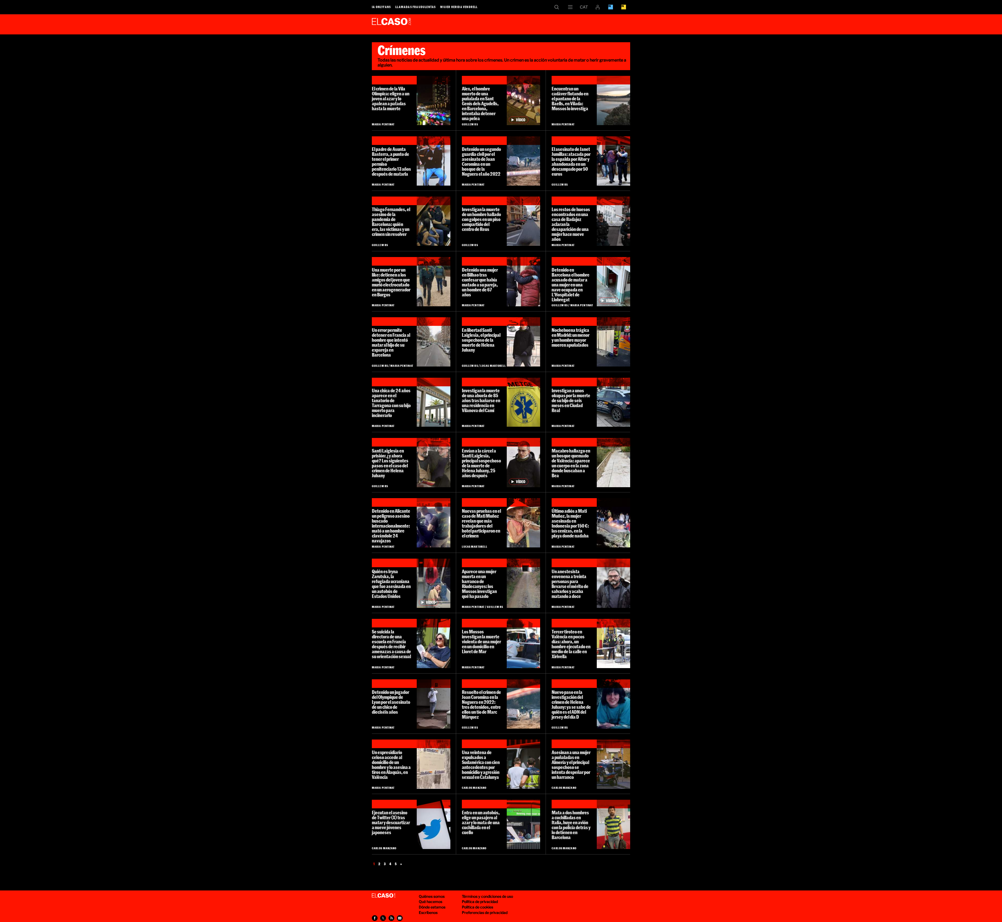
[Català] (584, 7)
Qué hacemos (430, 901)
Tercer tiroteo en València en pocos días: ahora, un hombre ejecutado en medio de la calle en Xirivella (571, 644)
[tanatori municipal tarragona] (433, 402)
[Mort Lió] (433, 704)
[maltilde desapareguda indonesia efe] (523, 522)
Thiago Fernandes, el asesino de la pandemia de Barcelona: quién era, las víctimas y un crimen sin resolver (391, 221)
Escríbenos (428, 912)
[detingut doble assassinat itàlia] (613, 824)
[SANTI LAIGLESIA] (523, 342)
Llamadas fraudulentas (415, 7)
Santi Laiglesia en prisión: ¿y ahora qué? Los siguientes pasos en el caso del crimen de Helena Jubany (390, 463)
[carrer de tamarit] (433, 342)
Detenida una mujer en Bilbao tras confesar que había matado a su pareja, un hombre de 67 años (480, 282)
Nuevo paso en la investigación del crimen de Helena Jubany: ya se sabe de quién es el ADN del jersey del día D (571, 704)
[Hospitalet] (613, 281)
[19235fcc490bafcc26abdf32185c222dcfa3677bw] (523, 824)
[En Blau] (610, 7)
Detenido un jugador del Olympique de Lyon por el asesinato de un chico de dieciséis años (391, 702)
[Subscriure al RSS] (391, 918)
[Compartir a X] (383, 918)
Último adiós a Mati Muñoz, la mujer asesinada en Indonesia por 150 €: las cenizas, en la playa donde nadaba (570, 523)
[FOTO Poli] (613, 402)
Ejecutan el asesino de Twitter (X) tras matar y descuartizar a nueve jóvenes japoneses (391, 822)
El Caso (391, 23)
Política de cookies (477, 907)
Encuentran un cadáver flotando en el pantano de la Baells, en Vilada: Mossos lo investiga (570, 98)
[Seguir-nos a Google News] (400, 918)
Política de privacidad (480, 901)
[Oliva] (613, 462)
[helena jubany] (613, 704)
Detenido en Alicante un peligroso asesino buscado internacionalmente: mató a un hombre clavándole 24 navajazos (391, 526)
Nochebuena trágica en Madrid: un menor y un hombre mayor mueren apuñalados (570, 337)
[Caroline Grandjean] (433, 643)
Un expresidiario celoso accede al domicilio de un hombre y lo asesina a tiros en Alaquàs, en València (391, 764)
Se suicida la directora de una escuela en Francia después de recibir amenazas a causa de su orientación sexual (391, 644)
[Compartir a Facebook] (375, 918)
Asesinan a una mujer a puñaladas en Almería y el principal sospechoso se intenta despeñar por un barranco (571, 764)
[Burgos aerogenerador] (433, 281)
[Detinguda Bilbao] (523, 281)
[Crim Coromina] (523, 704)
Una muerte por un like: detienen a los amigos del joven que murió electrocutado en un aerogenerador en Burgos (391, 282)
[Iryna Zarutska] (433, 583)
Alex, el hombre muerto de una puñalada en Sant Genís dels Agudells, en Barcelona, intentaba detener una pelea (480, 103)
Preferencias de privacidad (485, 912)
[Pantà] (613, 100)
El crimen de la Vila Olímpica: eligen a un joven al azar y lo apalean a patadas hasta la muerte (390, 98)
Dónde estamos (432, 907)
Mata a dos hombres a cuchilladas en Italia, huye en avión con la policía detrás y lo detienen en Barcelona (571, 825)
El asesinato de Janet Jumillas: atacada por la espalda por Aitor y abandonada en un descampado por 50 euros (571, 161)
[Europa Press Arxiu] (433, 100)
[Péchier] (613, 583)
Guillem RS (470, 124)
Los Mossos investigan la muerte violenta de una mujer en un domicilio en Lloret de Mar (481, 641)
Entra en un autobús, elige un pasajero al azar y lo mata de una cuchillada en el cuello (481, 822)
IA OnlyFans (381, 7)
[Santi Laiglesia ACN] (523, 462)
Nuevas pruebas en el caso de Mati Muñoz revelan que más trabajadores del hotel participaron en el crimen (481, 523)
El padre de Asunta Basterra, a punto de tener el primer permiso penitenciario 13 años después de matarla (391, 161)
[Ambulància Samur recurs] (613, 342)
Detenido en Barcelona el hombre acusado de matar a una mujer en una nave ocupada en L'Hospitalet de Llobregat (570, 284)
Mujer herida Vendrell (459, 7)
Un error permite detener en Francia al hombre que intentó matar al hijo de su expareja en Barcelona (391, 342)
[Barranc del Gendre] (523, 583)
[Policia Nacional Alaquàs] (433, 764)
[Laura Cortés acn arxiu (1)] (523, 161)
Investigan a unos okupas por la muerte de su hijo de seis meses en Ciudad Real (571, 400)
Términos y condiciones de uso (487, 896)
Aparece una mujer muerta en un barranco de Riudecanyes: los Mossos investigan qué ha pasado (479, 584)
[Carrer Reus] (523, 221)
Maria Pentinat (383, 124)
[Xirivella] (613, 643)
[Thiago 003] (433, 221)
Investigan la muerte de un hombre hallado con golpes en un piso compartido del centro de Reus (481, 219)
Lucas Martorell (493, 365)
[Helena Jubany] (433, 462)
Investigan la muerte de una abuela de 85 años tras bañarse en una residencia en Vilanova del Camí (481, 400)
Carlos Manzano (474, 787)
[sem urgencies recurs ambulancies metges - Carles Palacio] (523, 402)
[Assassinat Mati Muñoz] (613, 522)
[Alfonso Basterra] (433, 161)
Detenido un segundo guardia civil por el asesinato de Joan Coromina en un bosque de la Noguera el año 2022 (481, 161)
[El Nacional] (623, 7)
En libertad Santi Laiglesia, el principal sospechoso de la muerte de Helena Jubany (481, 340)
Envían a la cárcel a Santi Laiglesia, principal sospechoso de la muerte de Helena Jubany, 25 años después (481, 463)
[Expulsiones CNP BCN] (523, 764)
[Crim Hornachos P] (613, 221)
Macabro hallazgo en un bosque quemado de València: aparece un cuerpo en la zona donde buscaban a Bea (571, 463)
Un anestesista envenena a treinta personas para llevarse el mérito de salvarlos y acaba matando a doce (570, 584)
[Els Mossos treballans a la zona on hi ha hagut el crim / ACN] (523, 643)
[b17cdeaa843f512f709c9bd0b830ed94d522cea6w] (613, 764)
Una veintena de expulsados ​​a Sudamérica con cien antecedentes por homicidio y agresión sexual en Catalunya (481, 764)
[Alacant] (433, 522)
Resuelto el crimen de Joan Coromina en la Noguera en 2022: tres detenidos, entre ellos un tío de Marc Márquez (481, 704)
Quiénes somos (432, 896)
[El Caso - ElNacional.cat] (383, 895)
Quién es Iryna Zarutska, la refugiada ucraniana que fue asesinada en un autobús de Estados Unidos (391, 584)
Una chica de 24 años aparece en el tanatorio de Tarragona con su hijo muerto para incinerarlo (391, 403)
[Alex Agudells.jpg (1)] (523, 100)
